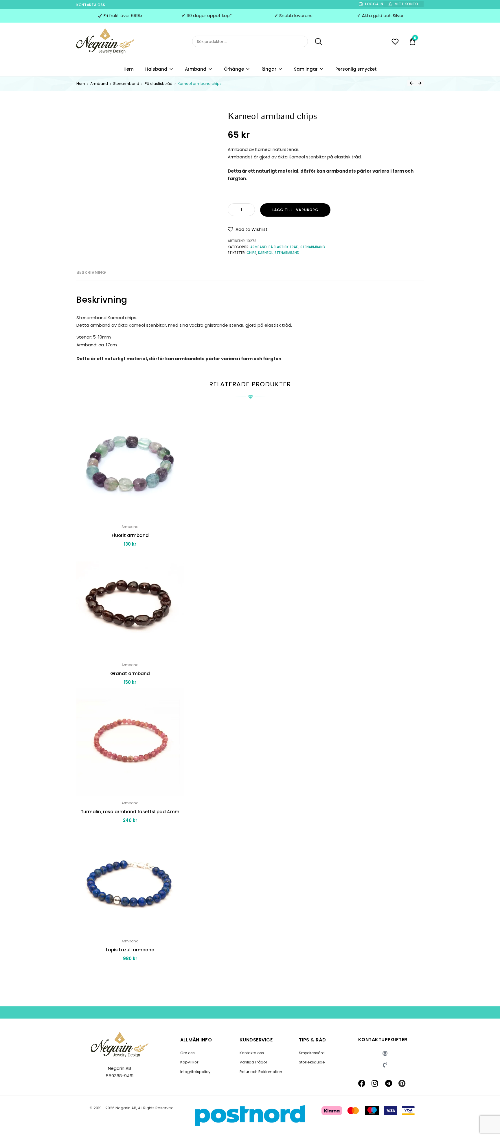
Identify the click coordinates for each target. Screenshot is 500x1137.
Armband (195, 69)
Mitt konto (406, 3)
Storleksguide (312, 1062)
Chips (251, 253)
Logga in (374, 3)
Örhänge (234, 69)
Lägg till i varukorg (295, 209)
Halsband (156, 69)
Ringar (269, 69)
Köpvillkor (189, 1062)
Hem (129, 69)
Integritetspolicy (195, 1071)
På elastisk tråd (158, 83)
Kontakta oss (90, 4)
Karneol (265, 253)
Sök (315, 42)
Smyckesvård (312, 1053)
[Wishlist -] (395, 42)
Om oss (187, 1053)
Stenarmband (126, 83)
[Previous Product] (411, 83)
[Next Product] (420, 83)
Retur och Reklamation (261, 1071)
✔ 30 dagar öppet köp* (207, 15)
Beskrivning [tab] (91, 272)
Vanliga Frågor (253, 1062)
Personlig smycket (356, 69)
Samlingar (306, 69)
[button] (248, 229)
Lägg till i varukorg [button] (130, 971)
